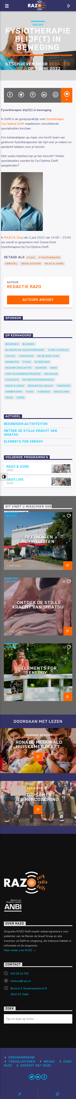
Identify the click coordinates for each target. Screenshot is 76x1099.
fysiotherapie (49, 257)
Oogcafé (12, 379)
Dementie (12, 361)
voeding (44, 391)
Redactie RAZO (24, 286)
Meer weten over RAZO (18, 950)
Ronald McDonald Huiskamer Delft (39, 745)
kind (53, 367)
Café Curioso (58, 350)
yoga (9, 397)
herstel (11, 263)
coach (10, 356)
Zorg (20, 397)
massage (51, 373)
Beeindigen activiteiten (26, 424)
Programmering (21, 1057)
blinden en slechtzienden (24, 350)
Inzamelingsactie (18, 367)
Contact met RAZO (35, 1065)
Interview (41, 361)
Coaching (26, 356)
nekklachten (31, 263)
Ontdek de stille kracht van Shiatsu (30, 432)
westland (61, 391)
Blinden (28, 344)
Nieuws (38, 25)
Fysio (27, 361)
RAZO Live (15, 479)
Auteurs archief (38, 300)
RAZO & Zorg (13, 237)
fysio (31, 257)
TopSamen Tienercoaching (38, 798)
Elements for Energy (23, 441)
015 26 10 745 (19, 973)
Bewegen (12, 344)
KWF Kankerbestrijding (23, 373)
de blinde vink (48, 356)
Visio (30, 391)
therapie (63, 385)
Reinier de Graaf (40, 385)
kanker (40, 367)
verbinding (13, 391)
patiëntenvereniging (38, 379)
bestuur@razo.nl (21, 981)
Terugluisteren (21, 1061)
